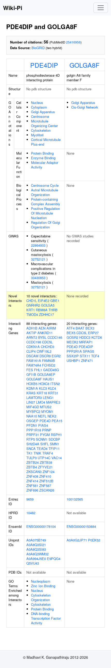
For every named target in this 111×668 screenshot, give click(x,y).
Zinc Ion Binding (43, 585)
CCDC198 (33, 342)
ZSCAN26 (46, 490)
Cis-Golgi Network (84, 107)
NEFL (42, 416)
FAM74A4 (33, 365)
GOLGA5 (47, 305)
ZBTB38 (46, 462)
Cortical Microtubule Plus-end (46, 142)
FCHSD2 (48, 365)
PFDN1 (31, 425)
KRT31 (53, 392)
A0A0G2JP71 (77, 540)
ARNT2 (31, 337)
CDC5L (47, 342)
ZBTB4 (31, 467)
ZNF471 (87, 360)
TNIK (37, 453)
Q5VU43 (32, 563)
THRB (53, 309)
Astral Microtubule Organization (44, 192)
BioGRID (38, 47)
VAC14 (56, 457)
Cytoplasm (39, 107)
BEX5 (71, 332)
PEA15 (57, 420)
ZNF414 (32, 480)
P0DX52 (94, 540)
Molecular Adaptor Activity (44, 165)
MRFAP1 (86, 342)
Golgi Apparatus (43, 111)
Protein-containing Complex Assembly (45, 201)
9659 (30, 499)
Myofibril (37, 134)
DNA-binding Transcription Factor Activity (46, 618)
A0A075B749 (36, 540)
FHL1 (38, 369)
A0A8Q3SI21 (36, 544)
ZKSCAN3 (34, 471)
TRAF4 (47, 453)
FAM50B (48, 360)
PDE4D (45, 420)
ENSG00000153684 (81, 526)
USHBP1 (73, 360)
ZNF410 (45, 476)
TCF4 (95, 355)
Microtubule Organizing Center (44, 123)
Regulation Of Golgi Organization (45, 224)
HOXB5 (31, 383)
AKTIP (31, 332)
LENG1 (48, 397)
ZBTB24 (32, 462)
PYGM (45, 434)
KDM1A (32, 388)
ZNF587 (45, 485)
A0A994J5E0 (36, 558)
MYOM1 (47, 411)
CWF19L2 (44, 351)
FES (29, 369)
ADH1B (31, 328)
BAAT (80, 328)
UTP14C (44, 457)
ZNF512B (46, 480)
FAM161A (33, 360)
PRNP (46, 429)
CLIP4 (31, 351)
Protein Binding (42, 153)
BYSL (42, 337)
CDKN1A (33, 346)
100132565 (75, 499)
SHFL (44, 443)
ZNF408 (32, 476)
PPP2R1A (74, 351)
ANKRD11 (45, 332)
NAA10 (31, 416)
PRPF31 (32, 434)
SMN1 (54, 443)
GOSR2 (72, 337)
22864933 (38, 245)
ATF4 (71, 328)
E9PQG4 (53, 558)
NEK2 (51, 416)
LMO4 (40, 402)
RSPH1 (56, 434)
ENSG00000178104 (41, 526)
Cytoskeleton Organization (41, 597)
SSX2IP (73, 355)
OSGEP (32, 420)
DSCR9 (45, 355)
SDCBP (54, 439)
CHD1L (31, 300)
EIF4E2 (43, 300)
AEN (41, 328)
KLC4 (52, 388)
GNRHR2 (33, 305)
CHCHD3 (47, 346)
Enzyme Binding (43, 157)
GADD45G (51, 369)
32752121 (38, 259)
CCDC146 (54, 337)
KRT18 (42, 392)
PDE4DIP (44, 64)
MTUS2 (45, 406)
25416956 (73, 42)
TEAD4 (42, 448)
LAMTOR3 (34, 397)
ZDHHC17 (46, 314)
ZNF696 (32, 490)
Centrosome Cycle (45, 185)
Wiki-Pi (12, 7)
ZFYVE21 (45, 467)
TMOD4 (32, 314)
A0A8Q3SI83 (36, 549)
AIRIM (51, 328)
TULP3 (31, 457)
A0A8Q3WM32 (37, 553)
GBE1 (54, 300)
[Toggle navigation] (100, 8)
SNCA (31, 448)
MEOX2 (72, 342)
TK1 (29, 453)
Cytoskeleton (41, 130)
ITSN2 (55, 383)
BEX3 (89, 328)
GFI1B (31, 374)
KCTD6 (96, 337)
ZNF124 (48, 471)
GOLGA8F (84, 64)
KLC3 (43, 388)
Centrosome (40, 116)
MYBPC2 (33, 411)
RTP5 (30, 439)
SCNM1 (41, 439)
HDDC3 (84, 337)
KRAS (31, 392)
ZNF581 (32, 485)
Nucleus (37, 102)
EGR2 (56, 355)
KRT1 (30, 309)
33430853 (38, 277)
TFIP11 (54, 448)
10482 (30, 512)
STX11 (85, 355)
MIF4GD (32, 406)
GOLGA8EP (46, 374)
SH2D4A (32, 443)
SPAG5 (88, 351)
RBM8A (41, 309)
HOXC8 (43, 383)
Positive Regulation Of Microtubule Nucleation (45, 213)
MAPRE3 (53, 402)
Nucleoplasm (40, 581)
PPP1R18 (33, 429)
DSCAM (32, 355)
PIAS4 (43, 425)
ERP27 (93, 332)
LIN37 (30, 402)
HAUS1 (48, 379)
